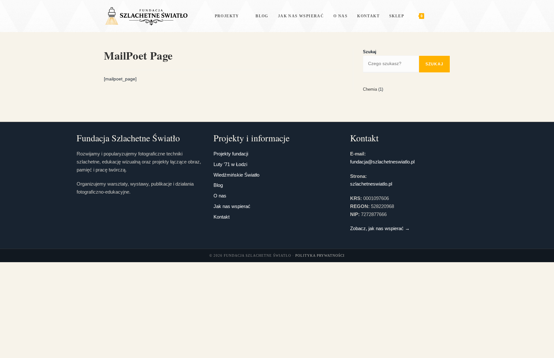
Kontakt (222, 217)
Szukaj (369, 51)
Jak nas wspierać (232, 206)
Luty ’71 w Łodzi (230, 164)
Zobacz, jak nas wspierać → (380, 228)
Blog (218, 185)
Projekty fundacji (231, 153)
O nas (220, 195)
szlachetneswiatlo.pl (371, 184)
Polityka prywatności (320, 255)
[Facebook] (448, 15)
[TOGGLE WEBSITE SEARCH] (435, 16)
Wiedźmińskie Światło (236, 175)
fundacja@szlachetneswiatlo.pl (382, 161)
